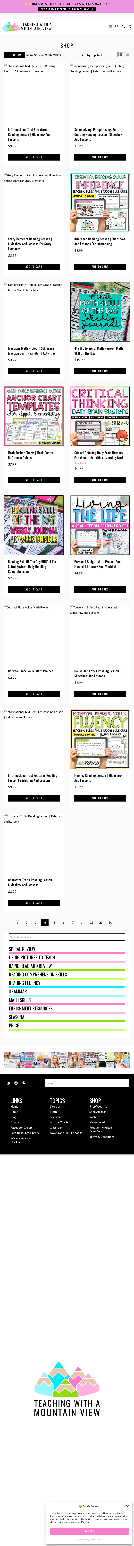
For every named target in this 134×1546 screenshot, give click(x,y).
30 (110, 922)
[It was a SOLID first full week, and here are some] (28, 1060)
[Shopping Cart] (129, 26)
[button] (127, 1506)
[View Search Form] (117, 26)
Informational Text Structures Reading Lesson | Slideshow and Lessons (29, 134)
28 (91, 922)
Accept (89, 1531)
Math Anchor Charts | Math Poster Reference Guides (30, 455)
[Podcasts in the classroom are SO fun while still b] (12, 1060)
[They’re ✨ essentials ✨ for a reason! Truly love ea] (91, 1060)
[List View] (127, 54)
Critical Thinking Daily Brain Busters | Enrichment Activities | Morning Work (99, 455)
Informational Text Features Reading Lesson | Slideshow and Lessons (32, 778)
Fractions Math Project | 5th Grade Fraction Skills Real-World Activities (32, 351)
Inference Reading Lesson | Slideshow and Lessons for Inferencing (99, 241)
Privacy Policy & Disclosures (89, 1539)
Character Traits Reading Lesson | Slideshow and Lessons (31, 882)
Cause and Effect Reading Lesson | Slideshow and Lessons (97, 673)
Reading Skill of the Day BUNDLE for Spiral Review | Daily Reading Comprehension (32, 566)
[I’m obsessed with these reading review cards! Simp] (122, 1060)
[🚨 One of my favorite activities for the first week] (75, 1060)
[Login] (123, 26)
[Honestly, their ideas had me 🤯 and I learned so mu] (43, 1060)
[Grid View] (120, 54)
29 (100, 922)
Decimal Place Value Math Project (30, 670)
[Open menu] (110, 26)
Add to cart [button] (33, 157)
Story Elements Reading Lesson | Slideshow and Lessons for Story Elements (30, 243)
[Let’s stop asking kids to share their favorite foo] (59, 1060)
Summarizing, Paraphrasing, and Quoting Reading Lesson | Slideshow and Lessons (98, 134)
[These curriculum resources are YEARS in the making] (106, 1060)
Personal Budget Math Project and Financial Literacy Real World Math (97, 564)
